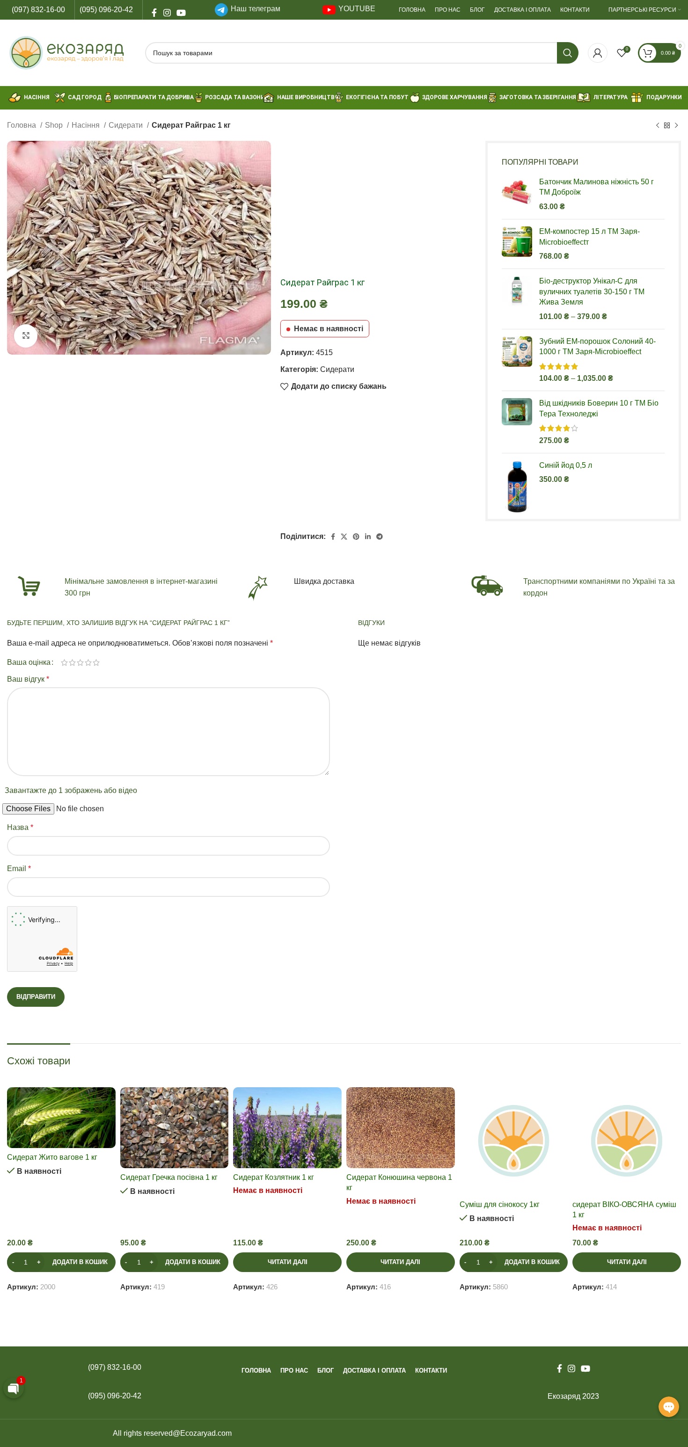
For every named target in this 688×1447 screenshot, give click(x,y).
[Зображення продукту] (61, 1117)
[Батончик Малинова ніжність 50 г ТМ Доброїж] (517, 194)
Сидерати (127, 125)
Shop (55, 125)
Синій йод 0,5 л (565, 465)
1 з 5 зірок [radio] (64, 662)
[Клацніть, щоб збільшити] (25, 336)
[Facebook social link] (154, 9)
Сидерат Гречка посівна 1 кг (169, 1177)
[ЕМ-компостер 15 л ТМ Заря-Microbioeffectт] (517, 244)
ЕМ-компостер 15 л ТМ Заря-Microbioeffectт (589, 236)
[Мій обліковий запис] (597, 53)
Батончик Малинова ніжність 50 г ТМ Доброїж (596, 187)
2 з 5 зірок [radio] (72, 662)
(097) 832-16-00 (38, 10)
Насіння (87, 125)
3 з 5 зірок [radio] (80, 662)
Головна (22, 125)
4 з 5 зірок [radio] (88, 662)
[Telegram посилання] (379, 537)
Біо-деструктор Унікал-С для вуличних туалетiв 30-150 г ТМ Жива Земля (591, 291)
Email (19, 869)
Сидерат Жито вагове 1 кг (52, 1157)
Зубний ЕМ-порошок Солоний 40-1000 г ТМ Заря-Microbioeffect (597, 346)
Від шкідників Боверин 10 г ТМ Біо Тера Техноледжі (599, 408)
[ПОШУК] (567, 53)
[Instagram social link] (167, 9)
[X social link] (344, 537)
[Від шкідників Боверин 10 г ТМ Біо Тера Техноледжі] (517, 422)
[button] (61, 1262)
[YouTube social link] (180, 9)
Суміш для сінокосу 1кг (500, 1204)
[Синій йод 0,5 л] (517, 487)
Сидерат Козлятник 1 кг (273, 1177)
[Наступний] (676, 126)
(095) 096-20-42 (106, 10)
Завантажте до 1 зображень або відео (71, 790)
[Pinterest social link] (356, 537)
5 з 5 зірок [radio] (96, 662)
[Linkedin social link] (367, 537)
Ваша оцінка (29, 662)
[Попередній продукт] (657, 126)
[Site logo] (71, 52)
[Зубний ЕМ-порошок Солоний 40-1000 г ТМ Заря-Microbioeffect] (517, 360)
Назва (20, 827)
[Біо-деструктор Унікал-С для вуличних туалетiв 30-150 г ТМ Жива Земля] (517, 299)
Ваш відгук (28, 679)
